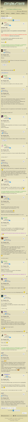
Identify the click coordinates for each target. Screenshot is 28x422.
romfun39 (5, 278)
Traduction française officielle (12, 419)
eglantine (5, 115)
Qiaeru (19, 419)
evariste (2, 130)
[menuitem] (2, 11)
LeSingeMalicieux (7, 374)
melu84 (2, 352)
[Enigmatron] (14, 4)
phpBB (11, 418)
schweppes (3, 88)
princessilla (6, 237)
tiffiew (5, 196)
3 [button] (16, 20)
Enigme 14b (4, 16)
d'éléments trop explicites (14, 35)
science (5, 295)
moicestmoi (5, 217)
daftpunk (5, 49)
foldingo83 (5, 75)
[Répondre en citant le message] (24, 23)
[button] (19, 20)
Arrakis (5, 22)
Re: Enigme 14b (5, 54)
